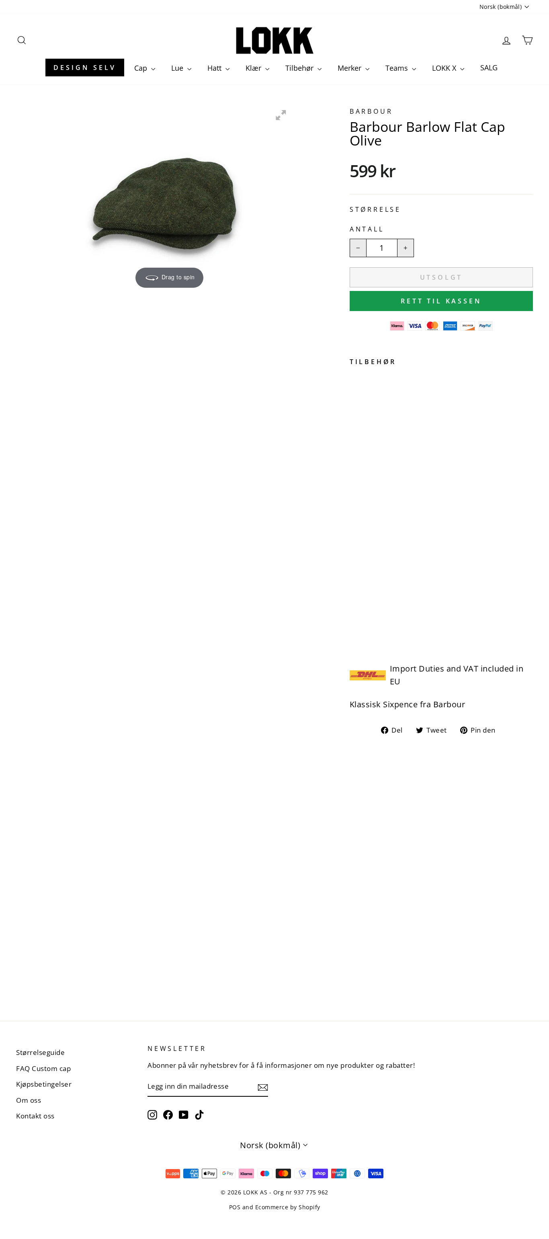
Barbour (371, 111)
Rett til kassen (441, 301)
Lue (178, 68)
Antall (367, 229)
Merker (350, 68)
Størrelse (375, 209)
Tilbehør (300, 68)
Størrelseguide (40, 1052)
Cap (141, 68)
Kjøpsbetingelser (44, 1084)
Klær (254, 68)
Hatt (215, 68)
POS (235, 1207)
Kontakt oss (35, 1115)
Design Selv (84, 67)
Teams (397, 68)
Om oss (28, 1100)
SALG (489, 67)
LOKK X (445, 68)
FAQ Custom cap (43, 1068)
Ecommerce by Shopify (287, 1207)
